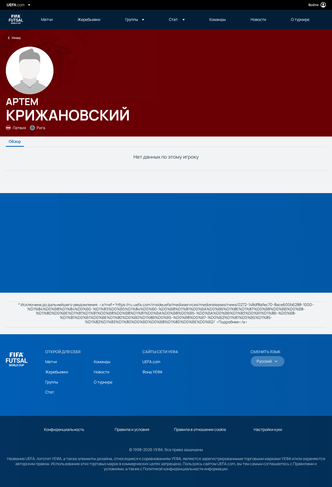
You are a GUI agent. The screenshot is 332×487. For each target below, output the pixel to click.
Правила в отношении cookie (200, 429)
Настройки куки (268, 429)
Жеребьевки (56, 372)
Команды (102, 361)
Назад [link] (16, 38)
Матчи (51, 361)
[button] (134, 19)
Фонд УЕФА (152, 372)
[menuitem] (53, 19)
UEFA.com (151, 361)
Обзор (15, 141)
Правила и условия (132, 429)
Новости (101, 372)
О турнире (103, 382)
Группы (51, 382)
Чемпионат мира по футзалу (16, 19)
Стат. (50, 392)
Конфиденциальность (64, 429)
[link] (47, 19)
